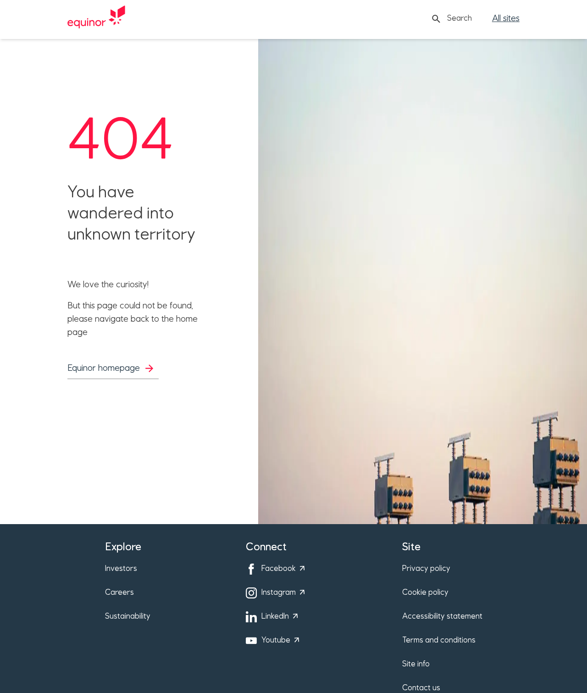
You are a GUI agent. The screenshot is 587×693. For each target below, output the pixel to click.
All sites (506, 18)
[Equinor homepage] (96, 19)
